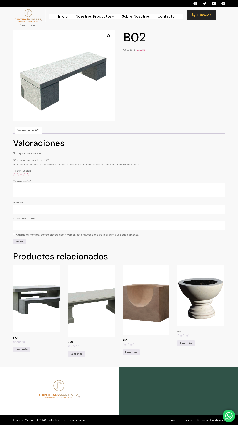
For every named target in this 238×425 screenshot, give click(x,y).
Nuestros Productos (93, 16)
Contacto (166, 16)
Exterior (26, 25)
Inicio (63, 16)
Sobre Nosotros (136, 16)
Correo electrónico (25, 218)
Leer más (22, 349)
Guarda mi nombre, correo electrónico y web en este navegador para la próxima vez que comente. (77, 234)
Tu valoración (22, 181)
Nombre (19, 202)
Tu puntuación (23, 170)
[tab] (28, 130)
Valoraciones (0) (28, 130)
